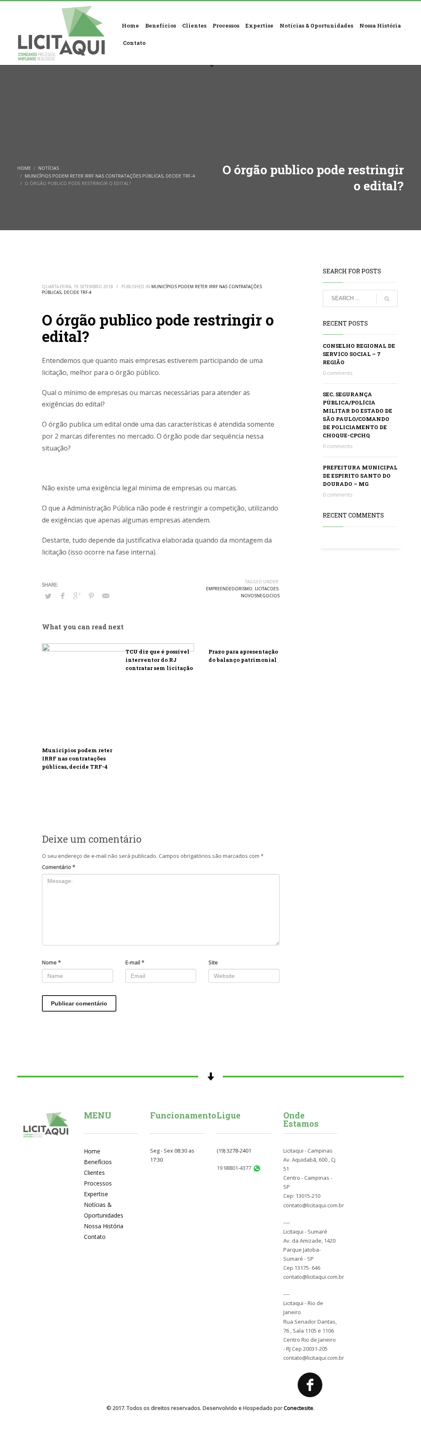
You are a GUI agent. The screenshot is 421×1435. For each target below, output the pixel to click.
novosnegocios (260, 595)
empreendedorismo (229, 589)
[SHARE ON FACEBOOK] (62, 595)
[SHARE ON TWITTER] (48, 596)
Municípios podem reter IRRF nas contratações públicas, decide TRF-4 (77, 758)
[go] (387, 298)
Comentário (58, 867)
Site (213, 962)
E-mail (134, 962)
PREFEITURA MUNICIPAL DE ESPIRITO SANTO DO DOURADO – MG (360, 476)
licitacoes (266, 589)
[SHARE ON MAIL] (105, 595)
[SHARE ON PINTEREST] (91, 595)
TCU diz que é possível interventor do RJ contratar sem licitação (159, 660)
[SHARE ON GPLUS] (77, 595)
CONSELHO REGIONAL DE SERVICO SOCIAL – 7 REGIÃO (359, 354)
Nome (51, 962)
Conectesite (298, 1408)
